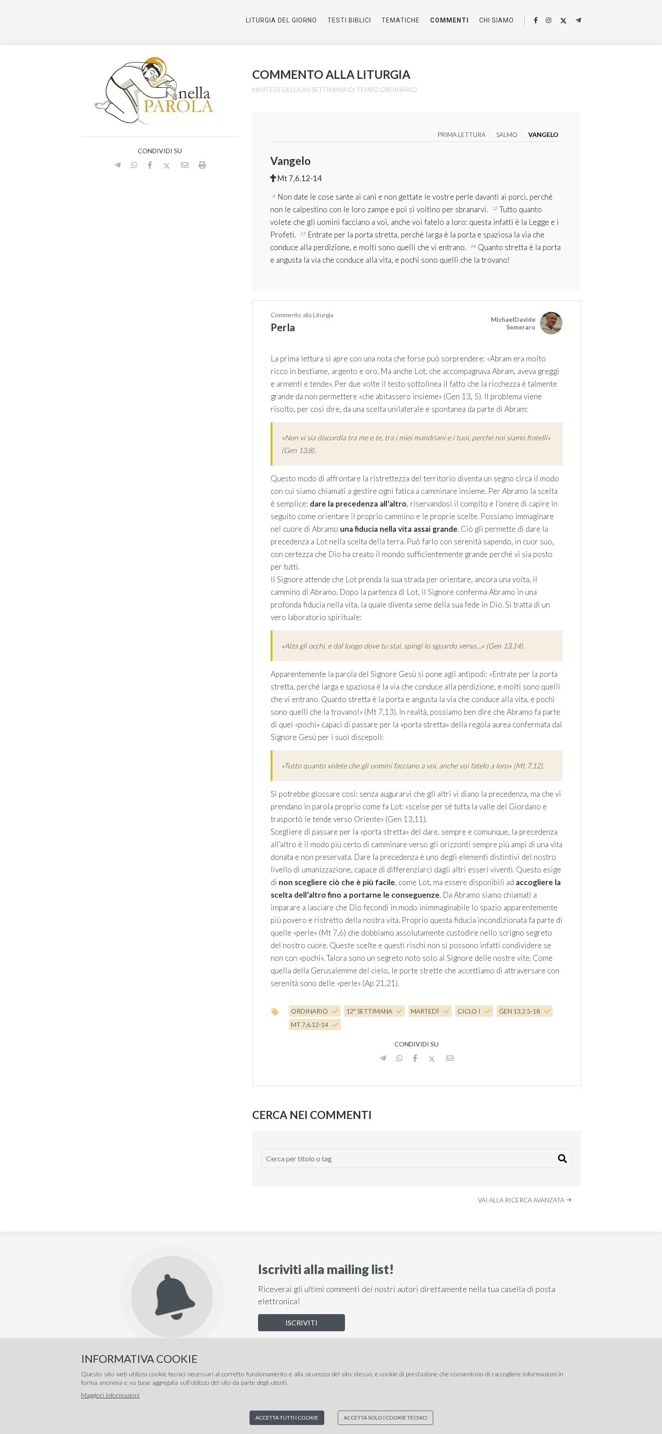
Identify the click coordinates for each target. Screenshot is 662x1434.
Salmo (506, 135)
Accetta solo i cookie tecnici (385, 1417)
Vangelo (543, 135)
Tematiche (400, 20)
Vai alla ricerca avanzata (522, 1200)
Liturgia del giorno (281, 20)
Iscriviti (301, 1322)
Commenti (449, 20)
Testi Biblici (349, 20)
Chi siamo (496, 20)
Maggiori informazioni (110, 1395)
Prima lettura (461, 135)
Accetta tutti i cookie (286, 1417)
